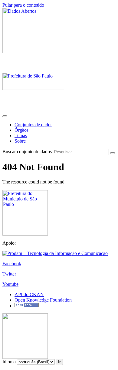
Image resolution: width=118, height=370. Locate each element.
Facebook (11, 263)
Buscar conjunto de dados (27, 151)
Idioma (9, 361)
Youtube (10, 284)
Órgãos (21, 130)
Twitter (9, 273)
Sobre (20, 141)
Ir (59, 362)
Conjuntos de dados (33, 124)
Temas (21, 135)
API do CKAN (29, 294)
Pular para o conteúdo (23, 5)
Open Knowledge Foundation (43, 299)
